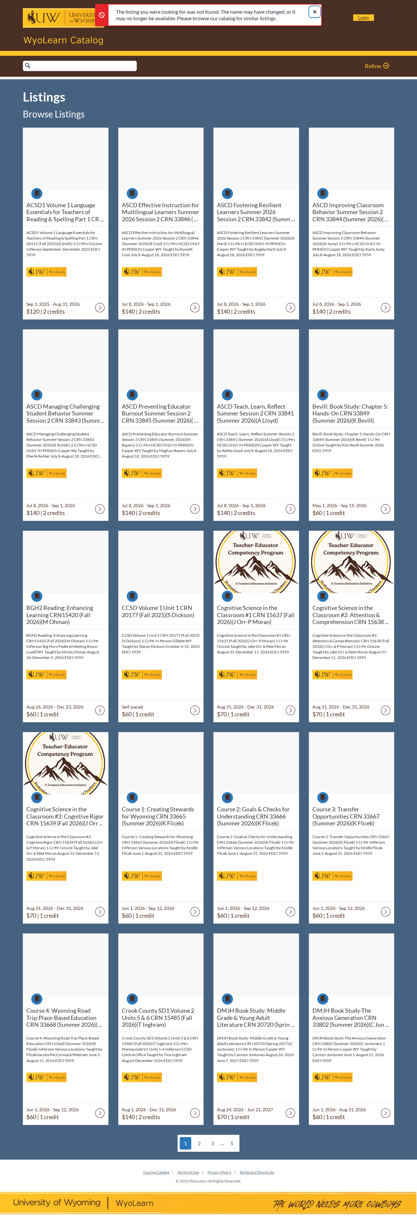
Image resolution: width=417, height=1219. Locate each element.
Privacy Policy (219, 1172)
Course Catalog (156, 1172)
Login (363, 17)
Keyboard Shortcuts (257, 1172)
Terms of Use (188, 1172)
